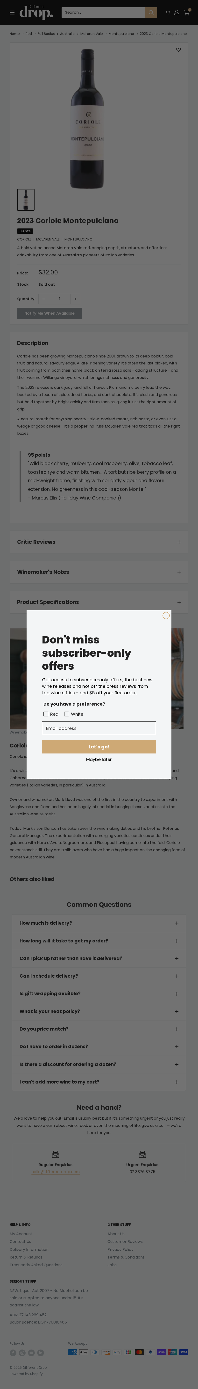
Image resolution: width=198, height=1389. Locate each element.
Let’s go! (99, 746)
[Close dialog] (166, 615)
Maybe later (99, 759)
